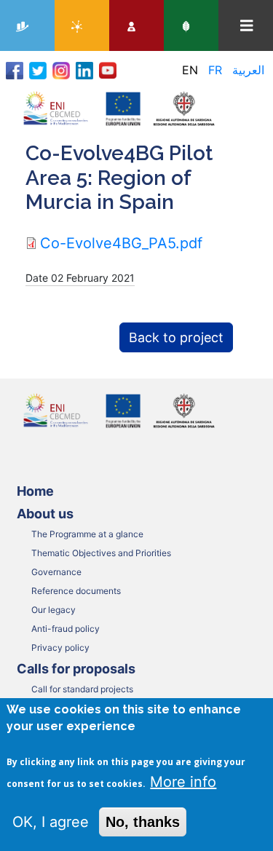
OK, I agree (50, 822)
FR (215, 70)
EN (190, 70)
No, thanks (143, 822)
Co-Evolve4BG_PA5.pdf (121, 243)
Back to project (176, 337)
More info (183, 782)
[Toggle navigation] (247, 26)
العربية (248, 70)
